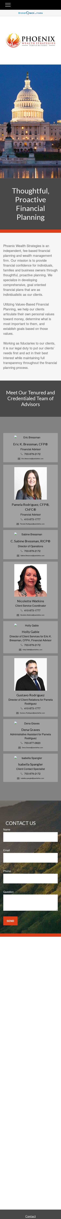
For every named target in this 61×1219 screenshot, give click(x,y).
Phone (7, 871)
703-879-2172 (32, 454)
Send (10, 921)
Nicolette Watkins (30, 601)
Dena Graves (30, 730)
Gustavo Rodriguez (30, 695)
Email (6, 850)
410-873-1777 (32, 519)
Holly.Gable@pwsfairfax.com (32, 649)
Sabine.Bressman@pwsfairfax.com (32, 555)
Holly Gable (30, 632)
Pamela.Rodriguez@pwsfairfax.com (32, 524)
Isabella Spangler (30, 764)
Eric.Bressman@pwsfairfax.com (32, 458)
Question (8, 892)
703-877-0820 (32, 743)
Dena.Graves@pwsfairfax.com (32, 747)
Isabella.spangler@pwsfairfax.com (32, 778)
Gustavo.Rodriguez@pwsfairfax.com (32, 713)
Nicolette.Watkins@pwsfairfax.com (32, 615)
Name (6, 829)
